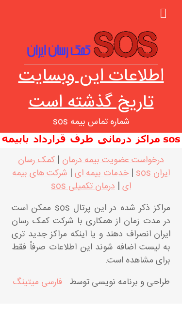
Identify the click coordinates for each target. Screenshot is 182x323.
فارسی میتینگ (37, 282)
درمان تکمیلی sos (83, 186)
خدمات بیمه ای (102, 173)
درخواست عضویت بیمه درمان (113, 160)
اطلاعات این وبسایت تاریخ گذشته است (91, 89)
